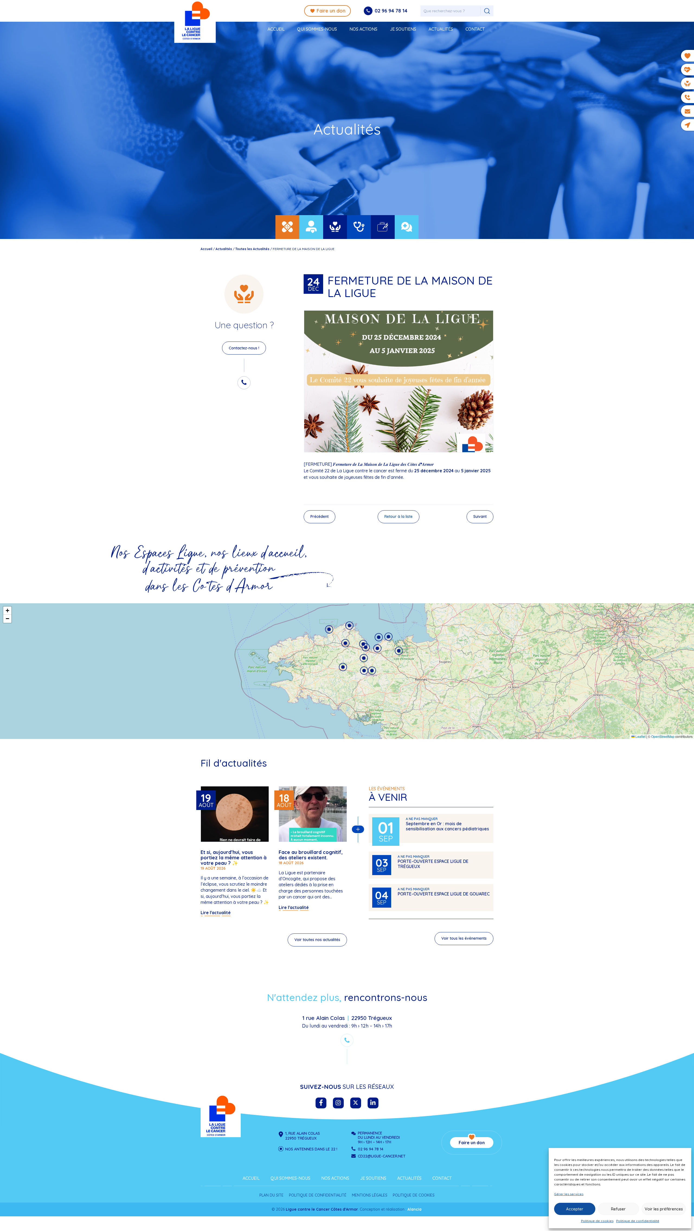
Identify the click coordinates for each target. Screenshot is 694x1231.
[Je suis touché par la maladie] (287, 227)
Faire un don (331, 11)
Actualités (441, 29)
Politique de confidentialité (637, 1221)
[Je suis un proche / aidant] (311, 227)
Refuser (618, 1208)
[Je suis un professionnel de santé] (359, 227)
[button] (343, 667)
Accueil (276, 29)
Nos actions (363, 29)
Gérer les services (568, 1194)
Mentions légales (369, 1195)
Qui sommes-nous (317, 29)
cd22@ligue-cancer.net (382, 1156)
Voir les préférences (664, 1208)
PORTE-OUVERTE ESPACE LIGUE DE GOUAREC (444, 894)
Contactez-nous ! (244, 348)
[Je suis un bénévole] (335, 227)
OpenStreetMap (662, 736)
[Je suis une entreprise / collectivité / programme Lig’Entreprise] (383, 227)
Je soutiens (403, 29)
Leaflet (640, 736)
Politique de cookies (597, 1221)
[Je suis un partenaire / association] (407, 227)
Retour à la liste (398, 516)
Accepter (574, 1208)
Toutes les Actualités (252, 249)
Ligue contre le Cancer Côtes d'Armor (221, 1115)
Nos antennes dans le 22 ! (311, 1149)
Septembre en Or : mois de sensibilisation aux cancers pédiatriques (447, 826)
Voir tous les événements (464, 938)
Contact (475, 29)
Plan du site (271, 1195)
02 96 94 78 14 (391, 11)
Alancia (414, 1209)
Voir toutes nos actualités (317, 939)
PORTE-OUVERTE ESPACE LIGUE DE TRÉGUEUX (433, 864)
